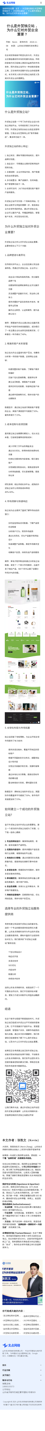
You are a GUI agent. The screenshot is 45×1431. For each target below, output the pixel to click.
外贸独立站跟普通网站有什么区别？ (12, 1333)
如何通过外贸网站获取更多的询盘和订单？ (12, 1329)
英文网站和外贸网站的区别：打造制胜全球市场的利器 (12, 1316)
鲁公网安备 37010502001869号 (30, 1404)
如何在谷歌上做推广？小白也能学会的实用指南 (12, 1325)
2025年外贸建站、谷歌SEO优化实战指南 (33, 1320)
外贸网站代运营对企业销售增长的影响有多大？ (12, 1320)
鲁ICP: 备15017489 (12, 1404)
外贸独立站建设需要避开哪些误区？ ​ (33, 1333)
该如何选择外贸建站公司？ (33, 1329)
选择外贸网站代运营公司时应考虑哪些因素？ (33, 1316)
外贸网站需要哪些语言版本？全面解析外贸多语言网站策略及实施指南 (33, 1325)
